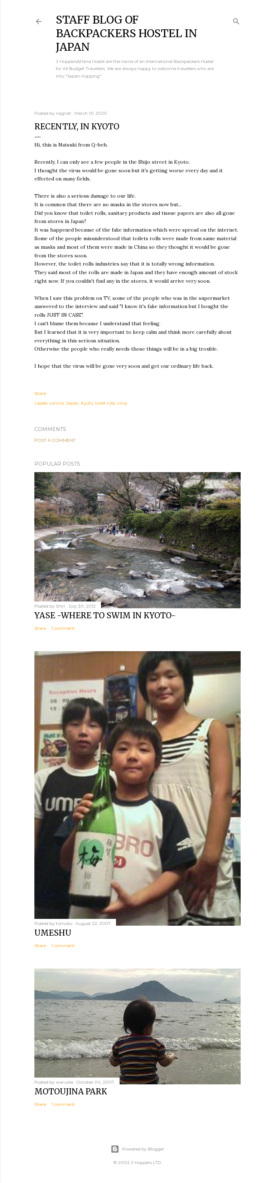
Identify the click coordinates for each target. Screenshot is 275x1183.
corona (56, 403)
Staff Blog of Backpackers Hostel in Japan (126, 33)
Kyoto (87, 403)
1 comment (63, 628)
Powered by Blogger (143, 1149)
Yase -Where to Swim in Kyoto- (105, 615)
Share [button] (40, 393)
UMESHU (52, 933)
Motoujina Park (70, 1092)
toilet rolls (105, 403)
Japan (72, 403)
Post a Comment (55, 440)
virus (122, 403)
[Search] (236, 20)
